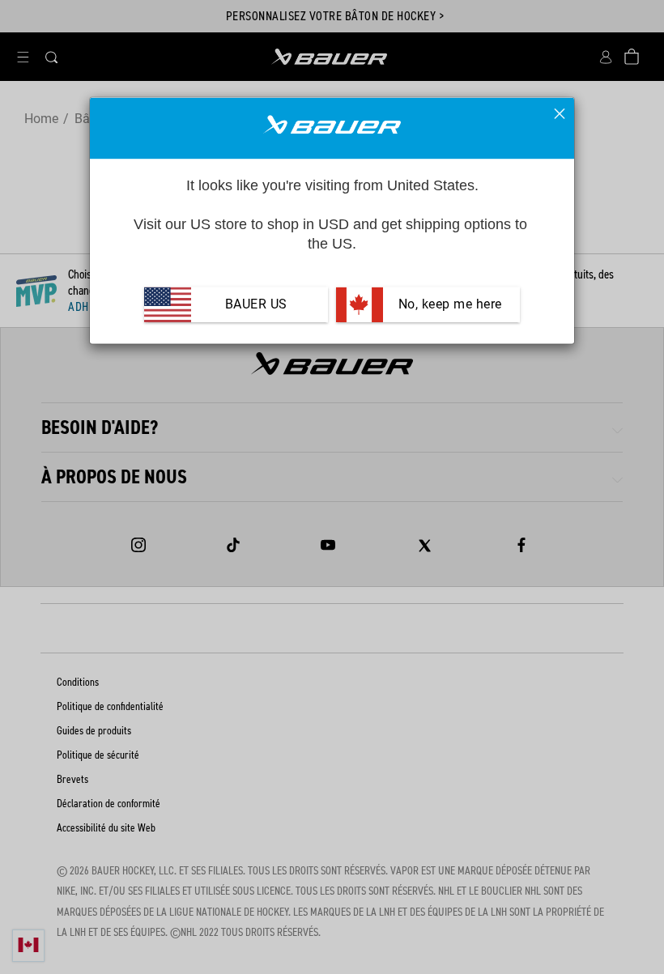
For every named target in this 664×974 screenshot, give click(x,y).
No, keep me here (448, 305)
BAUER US (256, 305)
